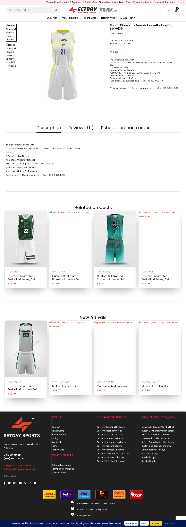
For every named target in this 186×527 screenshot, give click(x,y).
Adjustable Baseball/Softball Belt (158, 427)
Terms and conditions (63, 468)
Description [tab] (48, 127)
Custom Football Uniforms (110, 438)
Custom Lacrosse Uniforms (110, 449)
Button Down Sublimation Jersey (158, 430)
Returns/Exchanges (61, 465)
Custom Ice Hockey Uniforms (111, 442)
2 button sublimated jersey (155, 434)
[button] (101, 27)
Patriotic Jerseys (150, 453)
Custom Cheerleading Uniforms (113, 453)
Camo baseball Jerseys (153, 449)
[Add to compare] (141, 88)
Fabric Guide (58, 449)
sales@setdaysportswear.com (20, 469)
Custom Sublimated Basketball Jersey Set (21, 277)
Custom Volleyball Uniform (110, 461)
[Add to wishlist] (118, 88)
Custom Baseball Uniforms (110, 430)
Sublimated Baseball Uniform (156, 445)
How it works (58, 430)
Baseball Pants (149, 461)
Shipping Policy (59, 472)
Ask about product (169, 87)
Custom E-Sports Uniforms (110, 457)
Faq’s (54, 445)
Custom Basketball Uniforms (111, 427)
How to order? (59, 434)
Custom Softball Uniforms (110, 434)
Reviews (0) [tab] (81, 127)
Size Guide (57, 442)
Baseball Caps (149, 457)
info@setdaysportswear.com (19, 465)
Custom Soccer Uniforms (109, 445)
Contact (56, 427)
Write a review (116, 33)
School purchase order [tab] (125, 127)
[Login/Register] (168, 10)
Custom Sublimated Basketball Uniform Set (22, 387)
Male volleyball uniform (67, 386)
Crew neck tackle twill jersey (156, 438)
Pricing (55, 438)
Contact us (141, 2)
